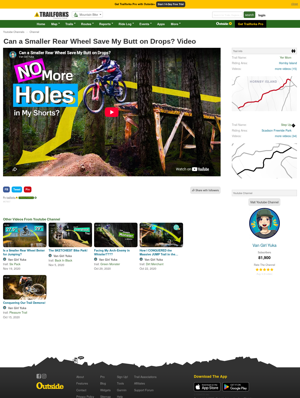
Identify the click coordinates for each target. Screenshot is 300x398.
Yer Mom (285, 57)
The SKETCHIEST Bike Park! (68, 250)
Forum (144, 390)
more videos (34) (286, 136)
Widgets (105, 390)
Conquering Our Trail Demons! (24, 302)
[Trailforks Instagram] (44, 376)
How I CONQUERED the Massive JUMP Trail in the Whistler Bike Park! (157, 252)
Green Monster (110, 264)
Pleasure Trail (18, 312)
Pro (102, 377)
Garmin (122, 390)
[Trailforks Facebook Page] (39, 376)
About (80, 377)
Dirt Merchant (154, 264)
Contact (81, 390)
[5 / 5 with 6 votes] (264, 269)
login (262, 15)
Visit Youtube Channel (264, 202)
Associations (145, 377)
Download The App (210, 376)
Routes (86, 24)
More (174, 24)
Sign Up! (122, 377)
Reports (105, 24)
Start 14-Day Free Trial (171, 4)
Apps (161, 24)
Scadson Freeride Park (276, 130)
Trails (69, 24)
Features (82, 383)
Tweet (16, 189)
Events (144, 24)
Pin (28, 189)
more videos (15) (286, 69)
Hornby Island (288, 63)
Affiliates (139, 383)
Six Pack (14, 264)
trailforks (11, 197)
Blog (103, 383)
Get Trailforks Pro (250, 24)
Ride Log (125, 24)
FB (6, 189)
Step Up (286, 125)
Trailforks (26, 198)
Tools (120, 383)
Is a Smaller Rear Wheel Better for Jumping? (24, 252)
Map (54, 24)
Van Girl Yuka (17, 259)
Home (41, 24)
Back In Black (63, 260)
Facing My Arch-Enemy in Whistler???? (112, 252)
